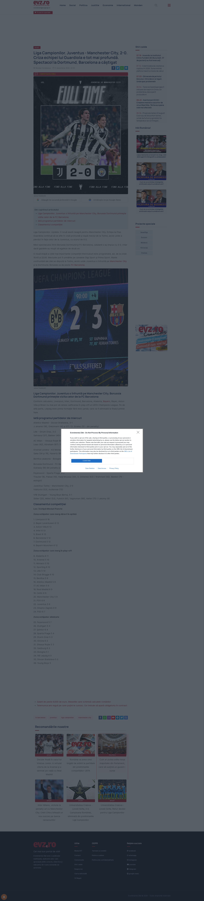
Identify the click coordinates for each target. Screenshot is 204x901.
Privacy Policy (114, 468)
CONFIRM (87, 461)
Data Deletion (90, 468)
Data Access (102, 468)
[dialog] (102, 450)
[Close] (139, 433)
